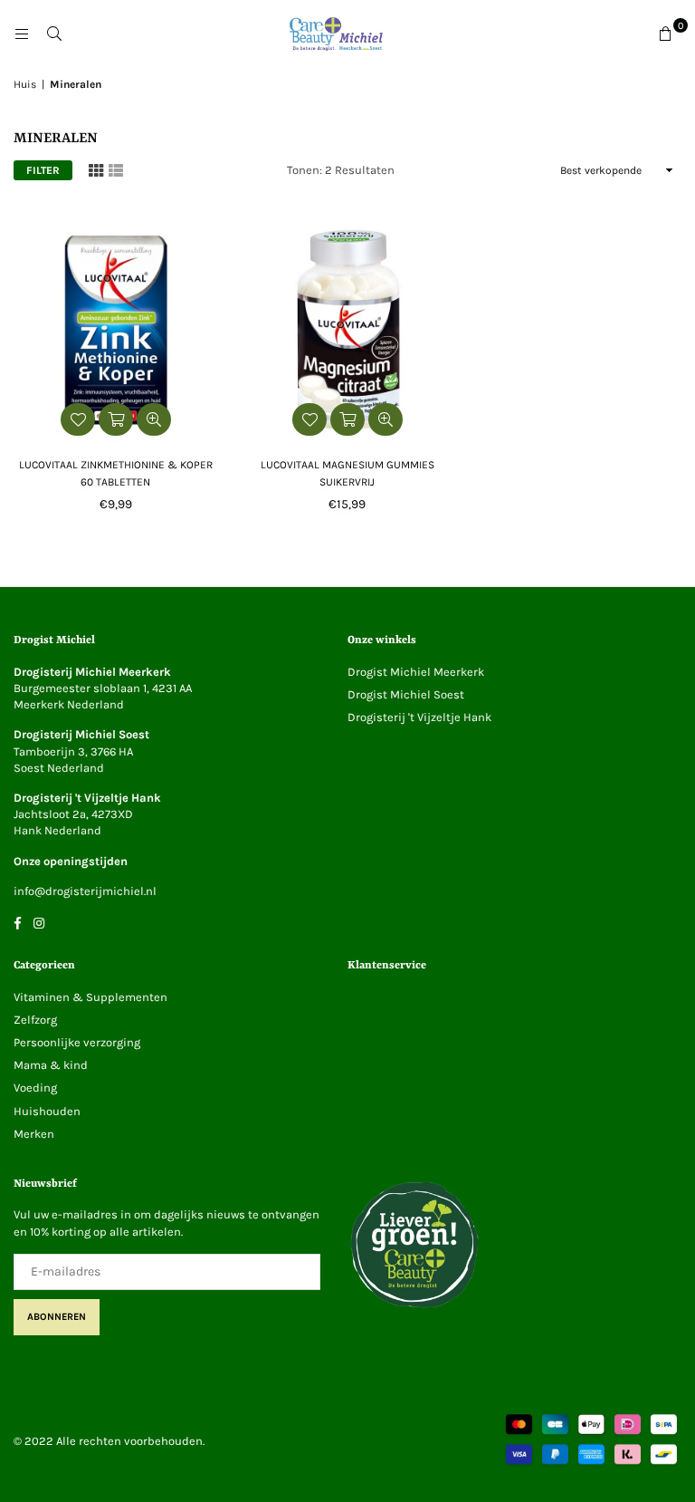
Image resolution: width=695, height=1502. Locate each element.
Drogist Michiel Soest (406, 694)
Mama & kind (51, 1065)
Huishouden (47, 1111)
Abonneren (56, 1317)
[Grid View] (96, 169)
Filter (43, 170)
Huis (25, 84)
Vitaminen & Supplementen (90, 997)
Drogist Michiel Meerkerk (416, 672)
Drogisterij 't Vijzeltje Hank (419, 717)
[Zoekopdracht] (54, 34)
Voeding (35, 1087)
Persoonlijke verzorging (77, 1042)
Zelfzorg (35, 1019)
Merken (34, 1134)
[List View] (116, 169)
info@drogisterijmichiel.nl (85, 891)
